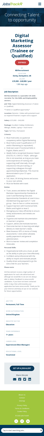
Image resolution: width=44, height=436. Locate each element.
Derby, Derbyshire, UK (22, 76)
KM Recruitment (22, 70)
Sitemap (22, 401)
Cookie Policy (22, 411)
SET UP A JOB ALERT (22, 368)
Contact (22, 398)
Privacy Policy (22, 405)
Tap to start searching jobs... (14, 430)
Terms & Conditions (22, 408)
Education (10, 324)
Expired (22, 62)
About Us (22, 395)
